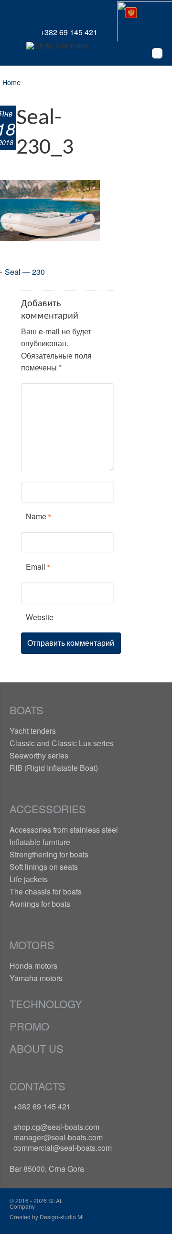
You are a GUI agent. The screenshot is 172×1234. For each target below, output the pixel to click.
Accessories (48, 808)
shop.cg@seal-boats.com (56, 1126)
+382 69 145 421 (42, 1106)
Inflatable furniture (40, 841)
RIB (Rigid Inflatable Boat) (54, 767)
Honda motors (33, 965)
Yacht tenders (33, 730)
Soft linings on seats (44, 866)
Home (11, 82)
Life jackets (29, 879)
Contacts (37, 1086)
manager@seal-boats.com (58, 1137)
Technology (46, 1003)
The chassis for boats (46, 891)
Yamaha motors (36, 977)
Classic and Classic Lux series (62, 743)
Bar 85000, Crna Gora (47, 1168)
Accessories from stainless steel (64, 829)
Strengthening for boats (49, 854)
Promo (29, 1026)
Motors (32, 944)
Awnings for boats (40, 903)
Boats (26, 709)
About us (37, 1048)
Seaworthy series (39, 755)
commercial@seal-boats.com (62, 1147)
